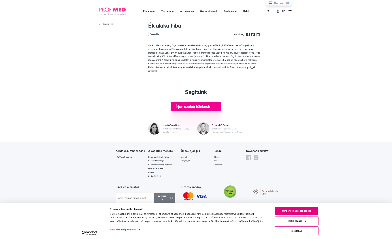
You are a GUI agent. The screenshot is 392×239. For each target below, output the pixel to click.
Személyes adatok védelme (160, 165)
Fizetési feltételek (156, 168)
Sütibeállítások (154, 176)
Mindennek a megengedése (296, 210)
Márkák (184, 157)
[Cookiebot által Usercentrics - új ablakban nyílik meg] (89, 233)
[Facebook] (248, 157)
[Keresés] (268, 11)
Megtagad (296, 231)
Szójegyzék (108, 24)
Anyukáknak (187, 11)
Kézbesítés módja (156, 161)
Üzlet (246, 11)
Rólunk (217, 157)
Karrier (216, 161)
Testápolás (167, 11)
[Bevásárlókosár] (284, 11)
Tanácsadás (230, 11)
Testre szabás (295, 221)
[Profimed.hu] (113, 11)
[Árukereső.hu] (245, 192)
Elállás (151, 172)
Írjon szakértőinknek (193, 106)
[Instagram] (256, 157)
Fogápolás (149, 11)
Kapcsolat (218, 165)
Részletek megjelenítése (123, 229)
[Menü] (290, 11)
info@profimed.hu (124, 157)
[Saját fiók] (278, 11)
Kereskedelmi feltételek (158, 157)
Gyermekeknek (208, 11)
